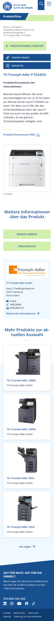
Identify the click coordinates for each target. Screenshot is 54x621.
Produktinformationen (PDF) (19, 134)
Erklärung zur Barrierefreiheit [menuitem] (28, 616)
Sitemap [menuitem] (7, 616)
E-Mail (13, 301)
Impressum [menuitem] (33, 613)
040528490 (15, 304)
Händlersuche (27, 246)
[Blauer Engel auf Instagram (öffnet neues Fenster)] (11, 603)
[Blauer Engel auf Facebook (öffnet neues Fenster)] (26, 603)
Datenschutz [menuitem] (19, 613)
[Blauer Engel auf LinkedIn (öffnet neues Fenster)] (5, 603)
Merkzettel (18, 65)
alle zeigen (25, 546)
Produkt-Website (27, 234)
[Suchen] (41, 4)
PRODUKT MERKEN (20, 57)
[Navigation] (49, 4)
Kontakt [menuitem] (6, 613)
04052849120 (17, 307)
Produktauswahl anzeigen (26, 45)
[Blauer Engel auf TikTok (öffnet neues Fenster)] (33, 603)
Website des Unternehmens (20, 313)
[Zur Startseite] (19, 6)
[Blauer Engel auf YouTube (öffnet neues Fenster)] (19, 603)
